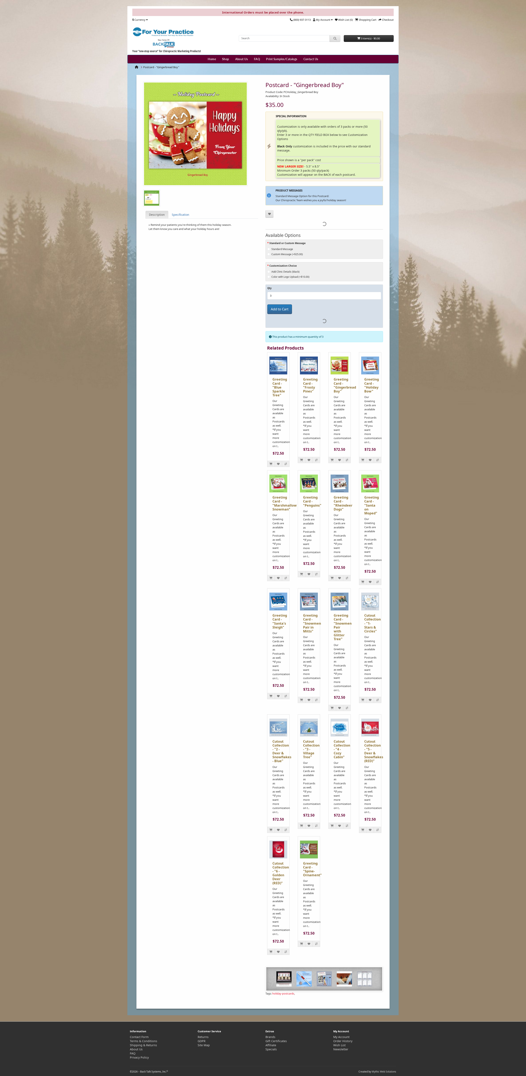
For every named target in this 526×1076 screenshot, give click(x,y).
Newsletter (340, 1049)
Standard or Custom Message (287, 243)
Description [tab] (157, 215)
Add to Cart (279, 309)
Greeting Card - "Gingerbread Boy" (345, 385)
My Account (341, 1037)
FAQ (257, 59)
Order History (342, 1041)
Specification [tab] (180, 215)
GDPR (201, 1041)
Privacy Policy (139, 1057)
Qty (269, 288)
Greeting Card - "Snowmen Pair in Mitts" (312, 623)
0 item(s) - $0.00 (370, 38)
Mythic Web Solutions (384, 1071)
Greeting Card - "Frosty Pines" (310, 385)
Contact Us (310, 59)
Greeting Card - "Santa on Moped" (371, 505)
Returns (203, 1037)
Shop (225, 59)
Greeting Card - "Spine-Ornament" (312, 869)
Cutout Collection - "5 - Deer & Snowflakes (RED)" (373, 751)
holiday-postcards (283, 993)
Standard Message (282, 249)
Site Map (204, 1045)
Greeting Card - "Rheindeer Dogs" (343, 503)
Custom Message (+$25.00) (287, 254)
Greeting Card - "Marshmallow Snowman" (284, 503)
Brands (270, 1037)
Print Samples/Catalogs (281, 59)
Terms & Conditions (143, 1041)
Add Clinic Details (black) (285, 271)
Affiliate (270, 1045)
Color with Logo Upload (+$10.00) (290, 277)
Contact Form (139, 1037)
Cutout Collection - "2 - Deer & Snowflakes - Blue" (281, 751)
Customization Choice (283, 265)
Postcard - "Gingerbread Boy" (161, 67)
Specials (271, 1049)
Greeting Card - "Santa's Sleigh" (279, 621)
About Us (241, 59)
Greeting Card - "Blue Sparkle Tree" (279, 387)
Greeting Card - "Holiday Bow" (371, 385)
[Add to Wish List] (269, 214)
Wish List (339, 1045)
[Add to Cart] (271, 464)
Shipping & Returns (143, 1045)
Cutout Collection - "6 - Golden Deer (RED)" (280, 873)
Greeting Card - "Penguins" (312, 501)
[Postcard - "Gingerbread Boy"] (195, 135)
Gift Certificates (276, 1041)
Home (212, 59)
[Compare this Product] (285, 464)
